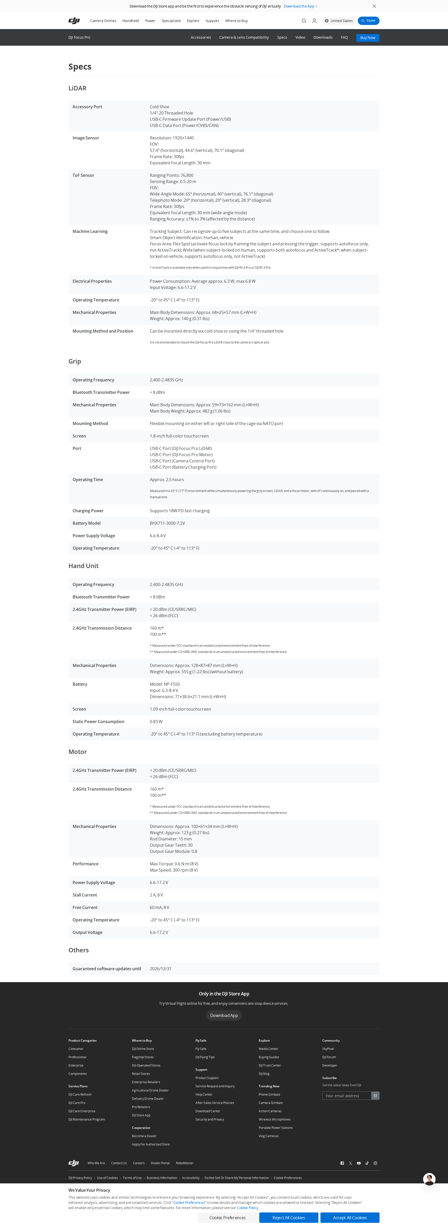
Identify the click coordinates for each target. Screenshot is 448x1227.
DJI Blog (264, 1073)
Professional (77, 1057)
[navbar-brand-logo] (80, 20)
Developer (329, 1065)
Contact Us (119, 1163)
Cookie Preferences (288, 1178)
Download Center (207, 1111)
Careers (139, 1163)
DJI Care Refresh (80, 1094)
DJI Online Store (143, 1049)
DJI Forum (329, 1057)
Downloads (323, 37)
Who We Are (96, 1163)
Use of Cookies (107, 1178)
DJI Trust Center (270, 1065)
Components (77, 1073)
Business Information (162, 1178)
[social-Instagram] (375, 1163)
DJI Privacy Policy (80, 1178)
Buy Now (367, 37)
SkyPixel (328, 1049)
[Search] (304, 21)
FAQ (344, 37)
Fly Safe (200, 1049)
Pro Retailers (141, 1107)
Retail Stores (141, 1073)
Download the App (299, 6)
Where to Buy (236, 20)
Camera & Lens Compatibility (244, 37)
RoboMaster (185, 1163)
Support (212, 20)
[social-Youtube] (359, 1163)
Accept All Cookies (350, 1218)
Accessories (201, 37)
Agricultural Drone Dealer (150, 1090)
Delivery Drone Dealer (148, 1098)
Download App (224, 1015)
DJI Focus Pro (79, 37)
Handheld (130, 20)
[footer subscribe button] (375, 1095)
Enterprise (75, 1065)
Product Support (207, 1078)
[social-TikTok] (367, 1163)
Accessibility (191, 1178)
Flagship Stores (143, 1057)
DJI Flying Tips (205, 1057)
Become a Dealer (144, 1136)
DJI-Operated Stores (146, 1065)
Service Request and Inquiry (215, 1086)
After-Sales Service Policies (214, 1103)
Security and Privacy (209, 1119)
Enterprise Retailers (146, 1082)
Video (300, 37)
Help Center (204, 1094)
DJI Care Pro (76, 1103)
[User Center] (314, 21)
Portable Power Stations (276, 1127)
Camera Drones (103, 20)
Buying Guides (269, 1057)
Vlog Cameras (269, 1136)
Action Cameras (270, 1111)
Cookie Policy (247, 1207)
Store (371, 20)
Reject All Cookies (288, 1218)
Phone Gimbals (269, 1094)
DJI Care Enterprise (81, 1111)
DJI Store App (141, 1115)
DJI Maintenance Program (86, 1119)
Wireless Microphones (275, 1119)
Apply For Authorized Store (151, 1144)
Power (150, 20)
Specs (282, 37)
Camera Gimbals (271, 1103)
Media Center (268, 1049)
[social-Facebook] (342, 1163)
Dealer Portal (160, 1163)
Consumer (75, 1049)
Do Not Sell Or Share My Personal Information (237, 1178)
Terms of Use (132, 1178)
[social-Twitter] (350, 1163)
